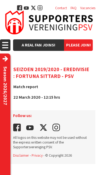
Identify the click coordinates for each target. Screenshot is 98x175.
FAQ (74, 8)
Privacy (37, 155)
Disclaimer (21, 155)
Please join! (78, 45)
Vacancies (87, 8)
